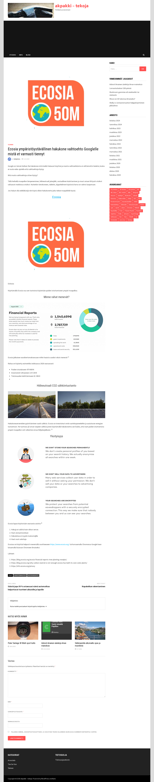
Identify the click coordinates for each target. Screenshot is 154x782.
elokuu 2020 (114, 171)
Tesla (125, 217)
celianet (135, 195)
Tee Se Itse (12, 764)
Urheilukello (114, 220)
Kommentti (12, 671)
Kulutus (142, 205)
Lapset (117, 208)
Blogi (28, 55)
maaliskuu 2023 (115, 132)
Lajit (112, 208)
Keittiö (136, 202)
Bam (54, 779)
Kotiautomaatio (133, 205)
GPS (135, 198)
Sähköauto (114, 217)
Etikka (129, 198)
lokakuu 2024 (114, 120)
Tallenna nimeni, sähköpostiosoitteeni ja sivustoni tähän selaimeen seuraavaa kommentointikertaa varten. (54, 732)
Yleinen (10, 145)
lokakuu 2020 (114, 167)
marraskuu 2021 (115, 151)
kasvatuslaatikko (127, 202)
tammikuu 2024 (115, 124)
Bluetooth (128, 195)
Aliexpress (135, 192)
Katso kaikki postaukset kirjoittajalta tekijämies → (28, 606)
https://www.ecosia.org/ (59, 544)
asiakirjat (120, 195)
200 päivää (131, 189)
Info (21, 55)
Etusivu (13, 55)
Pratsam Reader (129, 211)
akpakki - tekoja (26, 779)
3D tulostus (123, 189)
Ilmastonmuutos (20, 575)
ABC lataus (114, 192)
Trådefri (131, 217)
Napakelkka (114, 211)
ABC (138, 189)
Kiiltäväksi (124, 205)
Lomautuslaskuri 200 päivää (120, 88)
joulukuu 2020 (114, 163)
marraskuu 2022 (115, 140)
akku (129, 192)
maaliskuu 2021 (115, 159)
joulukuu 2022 (114, 136)
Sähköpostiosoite (16, 712)
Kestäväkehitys (33, 575)
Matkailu (137, 208)
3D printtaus (114, 189)
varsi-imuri (122, 220)
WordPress (45, 779)
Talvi (120, 217)
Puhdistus (139, 211)
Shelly (120, 214)
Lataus (123, 208)
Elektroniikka (122, 198)
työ (136, 217)
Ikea (139, 198)
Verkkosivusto (14, 721)
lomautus (130, 208)
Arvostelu (11, 760)
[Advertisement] (77, 36)
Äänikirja (130, 220)
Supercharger (135, 214)
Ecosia (56, 197)
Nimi (10, 702)
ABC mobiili (122, 192)
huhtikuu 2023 (114, 128)
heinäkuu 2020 (115, 175)
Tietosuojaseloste (62, 760)
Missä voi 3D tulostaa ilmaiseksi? (122, 99)
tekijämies (17, 159)
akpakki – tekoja (72, 6)
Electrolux (113, 198)
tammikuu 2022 (115, 148)
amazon (113, 195)
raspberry (113, 214)
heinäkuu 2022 (115, 144)
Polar (121, 211)
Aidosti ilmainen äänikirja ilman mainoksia (125, 84)
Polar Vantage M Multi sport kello (21, 643)
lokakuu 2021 (114, 155)
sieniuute (126, 214)
